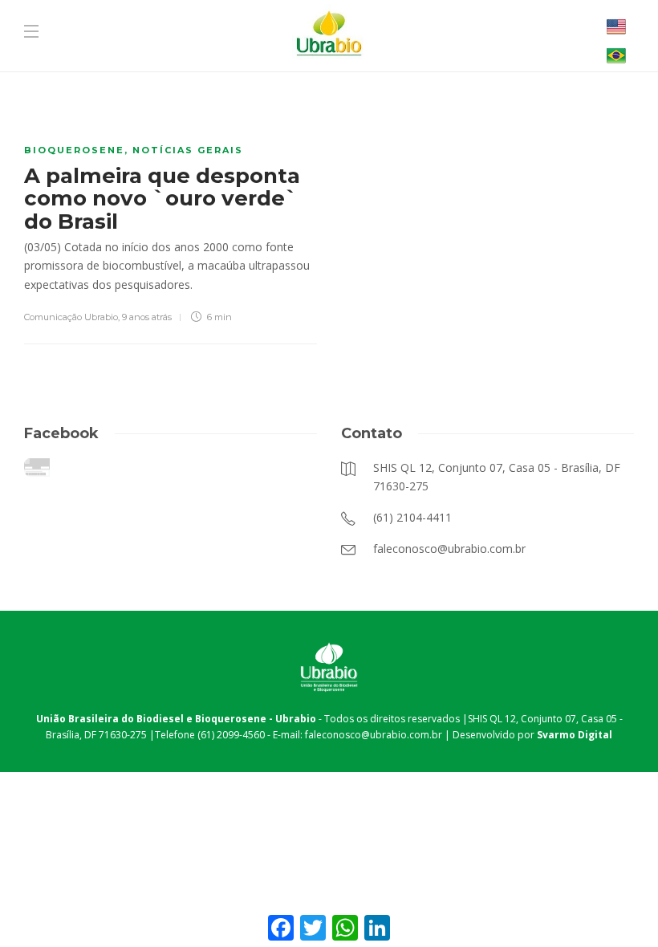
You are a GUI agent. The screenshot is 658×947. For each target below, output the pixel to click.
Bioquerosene (74, 150)
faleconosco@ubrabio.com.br (373, 735)
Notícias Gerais (187, 150)
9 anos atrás (147, 317)
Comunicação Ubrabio (71, 317)
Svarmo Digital (574, 735)
